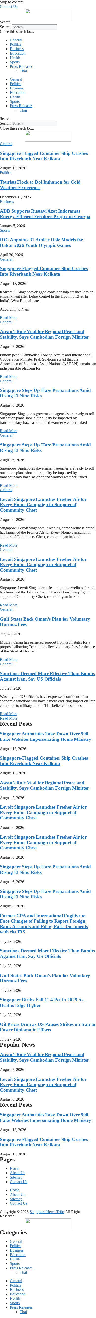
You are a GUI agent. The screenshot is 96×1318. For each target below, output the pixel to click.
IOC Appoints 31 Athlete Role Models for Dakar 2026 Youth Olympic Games (41, 242)
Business (17, 49)
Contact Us (18, 1182)
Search (5, 27)
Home (14, 1168)
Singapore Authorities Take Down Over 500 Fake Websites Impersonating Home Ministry (45, 736)
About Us (17, 1173)
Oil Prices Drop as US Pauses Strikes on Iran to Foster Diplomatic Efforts (47, 1027)
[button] (48, 22)
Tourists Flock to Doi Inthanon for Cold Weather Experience (40, 184)
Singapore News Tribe (47, 1212)
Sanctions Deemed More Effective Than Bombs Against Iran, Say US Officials (47, 676)
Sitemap (16, 1177)
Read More (8, 317)
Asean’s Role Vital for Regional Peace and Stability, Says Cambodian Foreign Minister (44, 334)
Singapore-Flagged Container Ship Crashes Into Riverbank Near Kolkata (44, 156)
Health (15, 58)
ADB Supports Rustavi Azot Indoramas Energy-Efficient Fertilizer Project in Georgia (45, 213)
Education (18, 53)
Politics (15, 44)
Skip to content (11, 2)
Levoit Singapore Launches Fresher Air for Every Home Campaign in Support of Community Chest (43, 505)
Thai (23, 71)
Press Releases (21, 66)
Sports (15, 62)
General (16, 40)
